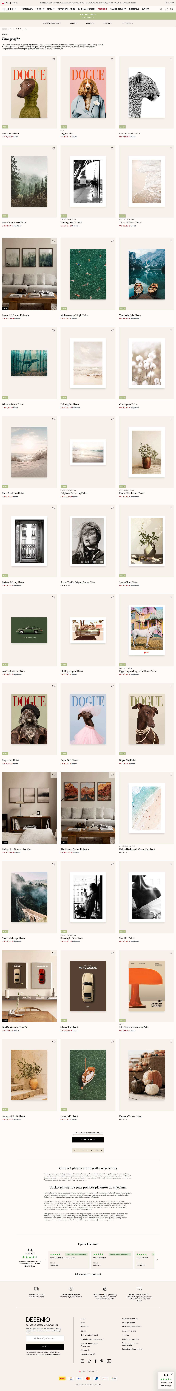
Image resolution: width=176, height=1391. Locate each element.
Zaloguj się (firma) (88, 1354)
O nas (83, 1319)
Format (89, 23)
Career (83, 1331)
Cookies (125, 1335)
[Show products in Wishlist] (166, 9)
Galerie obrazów (118, 9)
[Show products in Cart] (171, 9)
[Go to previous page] (74, 1150)
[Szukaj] (161, 9)
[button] (166, 1380)
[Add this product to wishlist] (54, 59)
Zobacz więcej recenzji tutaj (88, 1274)
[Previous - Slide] (45, 1260)
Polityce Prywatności (53, 1354)
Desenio (94, 1384)
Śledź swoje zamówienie (132, 1327)
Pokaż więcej (88, 1139)
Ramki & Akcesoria (86, 9)
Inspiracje (134, 9)
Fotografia (22, 29)
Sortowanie (126, 23)
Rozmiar (107, 23)
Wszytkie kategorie (51, 23)
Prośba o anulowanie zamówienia (130, 1344)
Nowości (40, 9)
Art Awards (85, 1350)
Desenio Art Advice (130, 1319)
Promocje (102, 9)
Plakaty (51, 9)
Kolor (72, 23)
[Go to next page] (101, 1150)
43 (97, 1150)
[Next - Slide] (157, 1260)
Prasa (83, 1323)
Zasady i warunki (129, 1331)
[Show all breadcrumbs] (4, 29)
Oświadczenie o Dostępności (92, 1339)
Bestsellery (27, 9)
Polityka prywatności (130, 1339)
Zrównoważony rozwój (90, 1335)
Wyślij (45, 1347)
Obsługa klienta (128, 1323)
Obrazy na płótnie (66, 9)
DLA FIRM (146, 9)
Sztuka (12, 29)
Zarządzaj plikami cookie (132, 1349)
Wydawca (85, 1327)
